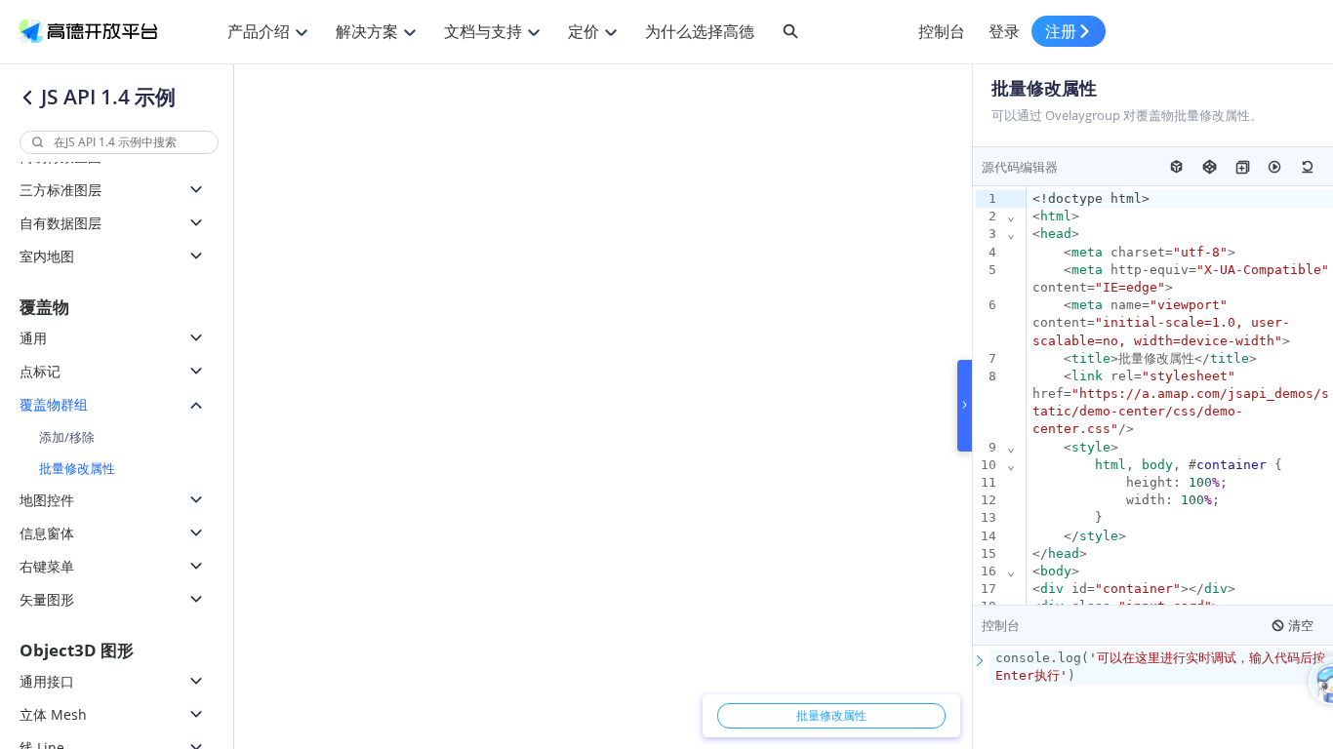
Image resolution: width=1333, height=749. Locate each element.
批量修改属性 (77, 468)
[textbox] (1161, 667)
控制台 (941, 31)
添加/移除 (67, 437)
